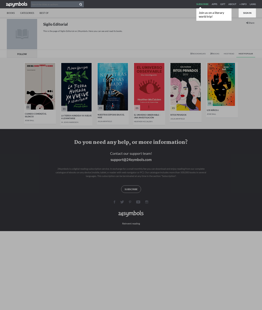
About (232, 4)
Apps (214, 4)
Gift (222, 4)
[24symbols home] (16, 4)
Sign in (247, 13)
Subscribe (202, 4)
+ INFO (243, 4)
